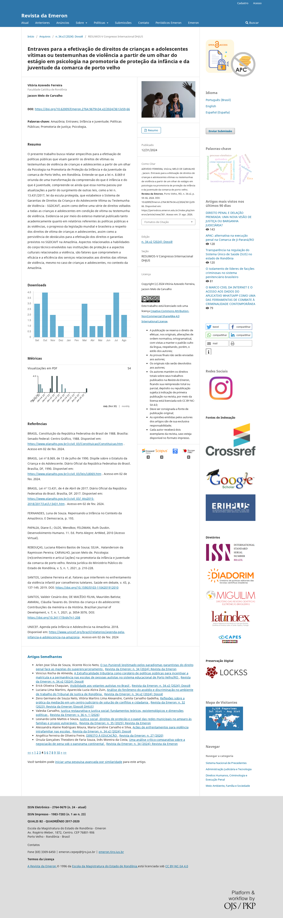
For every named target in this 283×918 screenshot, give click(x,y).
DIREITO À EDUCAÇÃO (102, 735)
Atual (25, 23)
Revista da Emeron (44, 15)
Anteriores (42, 23)
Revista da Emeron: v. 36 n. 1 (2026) (74, 715)
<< (29, 752)
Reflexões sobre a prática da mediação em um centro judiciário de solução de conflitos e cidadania (110, 700)
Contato (143, 23)
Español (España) (218, 112)
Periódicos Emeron (168, 23)
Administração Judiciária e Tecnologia (229, 769)
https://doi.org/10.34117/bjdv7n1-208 (54, 617)
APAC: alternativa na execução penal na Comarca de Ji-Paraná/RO (230, 238)
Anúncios (62, 23)
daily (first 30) (110, 406)
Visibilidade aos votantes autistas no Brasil (100, 686)
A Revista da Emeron (42, 866)
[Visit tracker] (224, 729)
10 (58, 752)
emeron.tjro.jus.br (111, 852)
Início (31, 36)
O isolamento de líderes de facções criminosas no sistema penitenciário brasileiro (230, 273)
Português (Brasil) (218, 100)
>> (65, 752)
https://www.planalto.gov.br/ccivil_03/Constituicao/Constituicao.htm (75, 444)
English (211, 106)
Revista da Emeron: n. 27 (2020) (141, 735)
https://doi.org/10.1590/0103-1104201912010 (87, 587)
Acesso (257, 3)
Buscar (253, 23)
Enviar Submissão (220, 131)
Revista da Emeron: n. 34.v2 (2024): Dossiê (161, 686)
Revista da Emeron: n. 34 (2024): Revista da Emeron (141, 669)
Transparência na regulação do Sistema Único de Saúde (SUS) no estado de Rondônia (229, 254)
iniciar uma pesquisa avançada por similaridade (88, 762)
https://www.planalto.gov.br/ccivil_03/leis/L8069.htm (64, 474)
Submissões (123, 23)
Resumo (152, 130)
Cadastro (242, 3)
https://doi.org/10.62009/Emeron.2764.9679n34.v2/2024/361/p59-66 (82, 109)
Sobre (80, 23)
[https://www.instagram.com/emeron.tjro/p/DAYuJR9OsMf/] (220, 400)
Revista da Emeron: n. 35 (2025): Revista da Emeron (115, 723)
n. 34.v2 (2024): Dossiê (69, 36)
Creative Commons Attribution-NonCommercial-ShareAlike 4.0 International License (165, 316)
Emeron (193, 23)
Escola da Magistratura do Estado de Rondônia (105, 866)
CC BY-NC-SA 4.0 (176, 866)
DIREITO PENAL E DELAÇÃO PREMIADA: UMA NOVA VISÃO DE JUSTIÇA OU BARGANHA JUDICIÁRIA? (229, 219)
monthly (126, 406)
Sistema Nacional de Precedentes (226, 763)
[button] (217, 327)
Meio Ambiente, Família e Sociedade (228, 786)
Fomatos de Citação (156, 222)
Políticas (100, 23)
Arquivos (44, 36)
